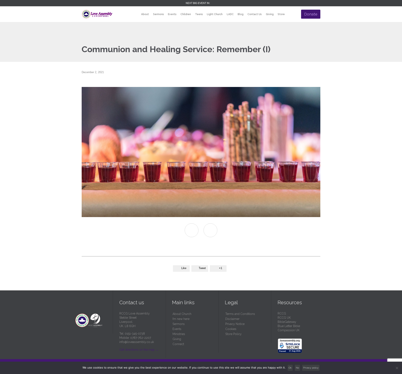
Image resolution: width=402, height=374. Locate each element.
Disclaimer (232, 319)
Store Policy (233, 334)
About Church (182, 314)
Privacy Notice (235, 324)
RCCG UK (284, 317)
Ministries (179, 334)
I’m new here (181, 319)
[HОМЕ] (135, 14)
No (297, 367)
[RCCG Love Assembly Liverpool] (97, 14)
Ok (290, 367)
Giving (177, 339)
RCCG (282, 313)
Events (177, 329)
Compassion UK (289, 330)
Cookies (230, 329)
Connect (178, 344)
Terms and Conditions (240, 314)
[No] (397, 368)
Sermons (179, 324)
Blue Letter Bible (289, 326)
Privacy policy (311, 367)
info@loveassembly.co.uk (136, 342)
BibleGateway (287, 322)
